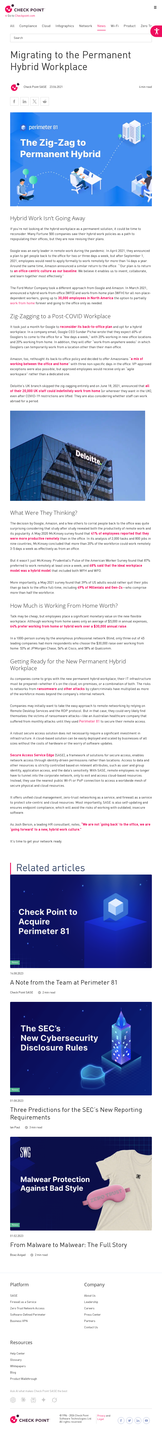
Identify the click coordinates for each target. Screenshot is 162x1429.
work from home (22, 303)
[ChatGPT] (13, 1402)
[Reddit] (44, 101)
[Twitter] (34, 101)
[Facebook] (14, 101)
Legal (100, 1419)
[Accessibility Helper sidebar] (156, 31)
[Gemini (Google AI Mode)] (43, 1401)
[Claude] (23, 1401)
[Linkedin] (24, 101)
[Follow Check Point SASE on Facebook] (121, 1420)
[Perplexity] (33, 1402)
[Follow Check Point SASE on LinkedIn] (138, 1420)
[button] (154, 8)
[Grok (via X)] (54, 1402)
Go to (21, 15)
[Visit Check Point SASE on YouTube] (146, 1420)
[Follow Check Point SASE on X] (129, 1420)
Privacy (101, 1416)
